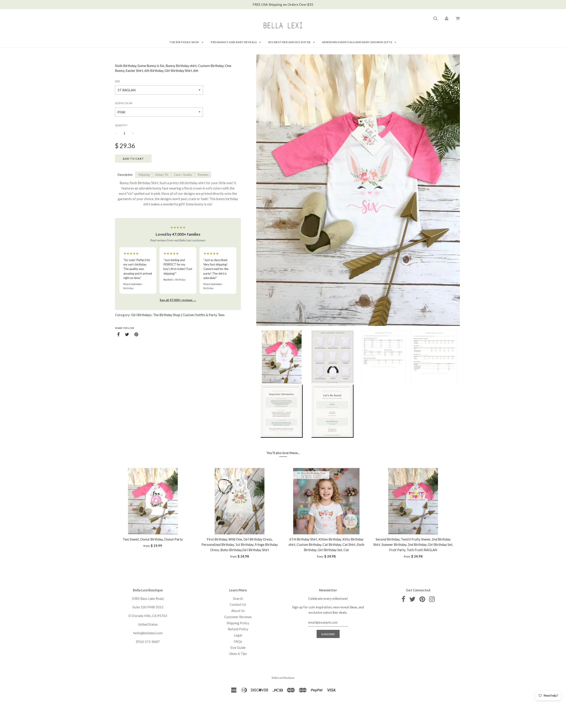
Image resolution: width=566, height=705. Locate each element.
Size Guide (238, 648)
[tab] (125, 175)
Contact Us (238, 604)
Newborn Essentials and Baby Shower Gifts (357, 42)
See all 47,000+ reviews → (178, 300)
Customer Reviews (238, 617)
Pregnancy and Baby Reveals (234, 42)
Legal (238, 635)
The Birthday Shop (184, 42)
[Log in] (446, 18)
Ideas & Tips (238, 653)
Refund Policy (238, 629)
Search (238, 598)
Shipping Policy (238, 623)
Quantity (121, 125)
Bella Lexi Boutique (283, 677)
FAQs (238, 641)
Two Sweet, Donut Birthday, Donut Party (153, 539)
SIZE (117, 81)
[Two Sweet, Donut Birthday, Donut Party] (153, 501)
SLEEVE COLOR (123, 103)
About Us (238, 611)
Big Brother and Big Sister (289, 42)
